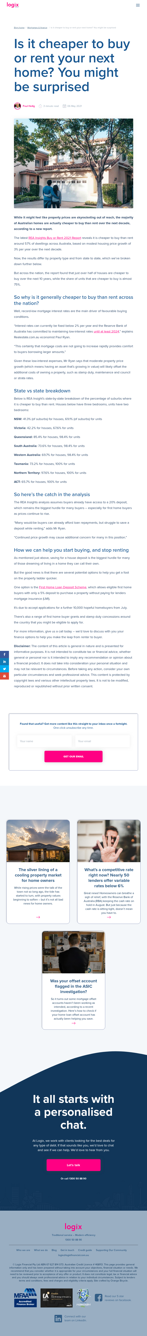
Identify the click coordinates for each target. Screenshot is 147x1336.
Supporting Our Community (111, 1250)
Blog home (19, 27)
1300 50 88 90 (73, 1240)
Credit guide (85, 1250)
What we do (41, 1250)
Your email (84, 741)
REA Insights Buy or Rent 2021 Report (55, 237)
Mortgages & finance (37, 27)
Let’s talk (73, 1165)
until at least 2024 (106, 331)
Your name (26, 741)
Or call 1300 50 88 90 (73, 1179)
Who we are (23, 1250)
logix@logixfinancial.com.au (73, 1255)
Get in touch (67, 1250)
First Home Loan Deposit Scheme (62, 587)
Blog (54, 1250)
